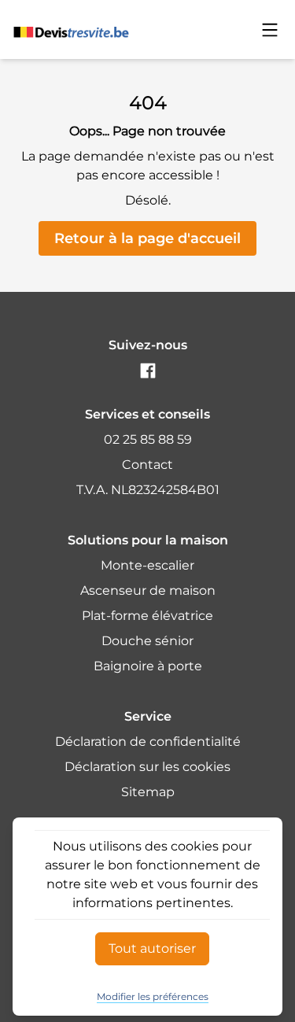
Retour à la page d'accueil (147, 238)
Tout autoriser (152, 948)
